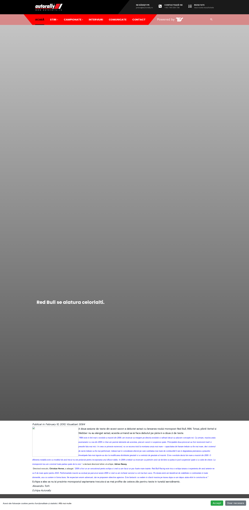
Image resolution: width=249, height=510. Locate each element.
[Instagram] (199, 19)
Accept (217, 503)
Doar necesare (235, 503)
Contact (139, 19)
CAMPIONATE (72, 19)
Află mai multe (65, 503)
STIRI (53, 19)
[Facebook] (193, 19)
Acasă (39, 19)
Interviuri (96, 19)
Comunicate (118, 19)
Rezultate (204, 6)
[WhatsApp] (205, 19)
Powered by (166, 19)
